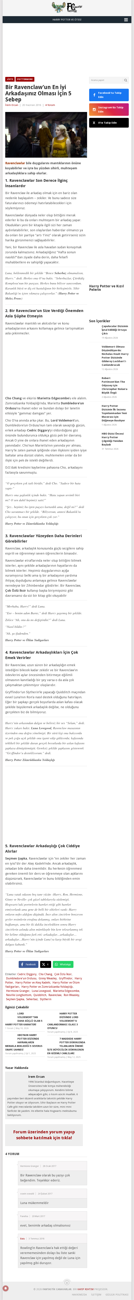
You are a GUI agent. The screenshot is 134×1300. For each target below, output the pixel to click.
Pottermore (25, 79)
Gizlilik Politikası (117, 1294)
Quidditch (40, 995)
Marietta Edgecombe (66, 991)
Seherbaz (32, 999)
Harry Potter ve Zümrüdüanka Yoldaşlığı (47, 986)
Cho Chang (45, 974)
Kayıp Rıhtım (85, 1289)
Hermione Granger (17, 991)
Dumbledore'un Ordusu (21, 978)
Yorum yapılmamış (56, 1032)
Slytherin (45, 999)
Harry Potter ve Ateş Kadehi (32, 982)
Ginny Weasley (48, 978)
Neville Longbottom (18, 995)
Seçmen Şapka (15, 999)
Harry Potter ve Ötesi (67, 19)
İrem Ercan (11, 105)
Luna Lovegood (41, 991)
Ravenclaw (55, 995)
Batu (22, 1238)
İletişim (96, 1294)
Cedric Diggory (26, 974)
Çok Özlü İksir (63, 974)
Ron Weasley (71, 995)
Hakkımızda (79, 1294)
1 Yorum (9, 1028)
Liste (10, 79)
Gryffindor (65, 978)
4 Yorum (50, 105)
